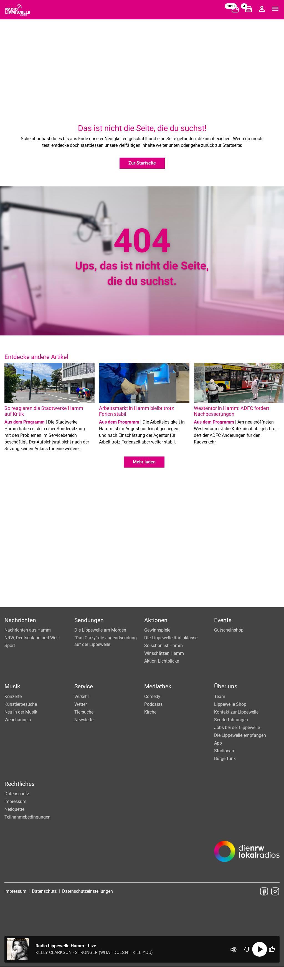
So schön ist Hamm (163, 645)
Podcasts (153, 704)
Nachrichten (20, 620)
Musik (12, 686)
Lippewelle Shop (230, 704)
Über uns (225, 686)
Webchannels (17, 719)
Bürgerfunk (225, 758)
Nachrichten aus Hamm (27, 630)
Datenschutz (16, 793)
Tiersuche (83, 712)
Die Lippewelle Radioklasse (170, 637)
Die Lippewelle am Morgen (100, 630)
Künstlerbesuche (20, 704)
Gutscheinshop (229, 630)
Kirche (150, 712)
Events (223, 620)
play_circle (259, 949)
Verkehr (81, 696)
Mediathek (157, 686)
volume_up (233, 949)
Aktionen (156, 620)
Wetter (80, 704)
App (218, 743)
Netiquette (14, 809)
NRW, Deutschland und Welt (31, 637)
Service (83, 686)
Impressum (15, 801)
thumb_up (271, 949)
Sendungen (89, 620)
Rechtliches (19, 784)
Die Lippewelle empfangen (240, 735)
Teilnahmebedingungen (27, 817)
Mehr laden (144, 462)
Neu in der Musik (20, 712)
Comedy (152, 696)
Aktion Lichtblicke (161, 661)
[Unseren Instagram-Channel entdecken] (275, 891)
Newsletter (84, 719)
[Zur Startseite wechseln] (17, 10)
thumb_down (247, 949)
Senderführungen (231, 719)
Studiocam (224, 750)
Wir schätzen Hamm (164, 653)
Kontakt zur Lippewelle (236, 712)
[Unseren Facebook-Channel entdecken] (264, 891)
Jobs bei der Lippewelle (237, 727)
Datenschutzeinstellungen (87, 891)
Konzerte (13, 696)
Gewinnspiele (157, 630)
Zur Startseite (142, 163)
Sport (9, 645)
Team (219, 696)
